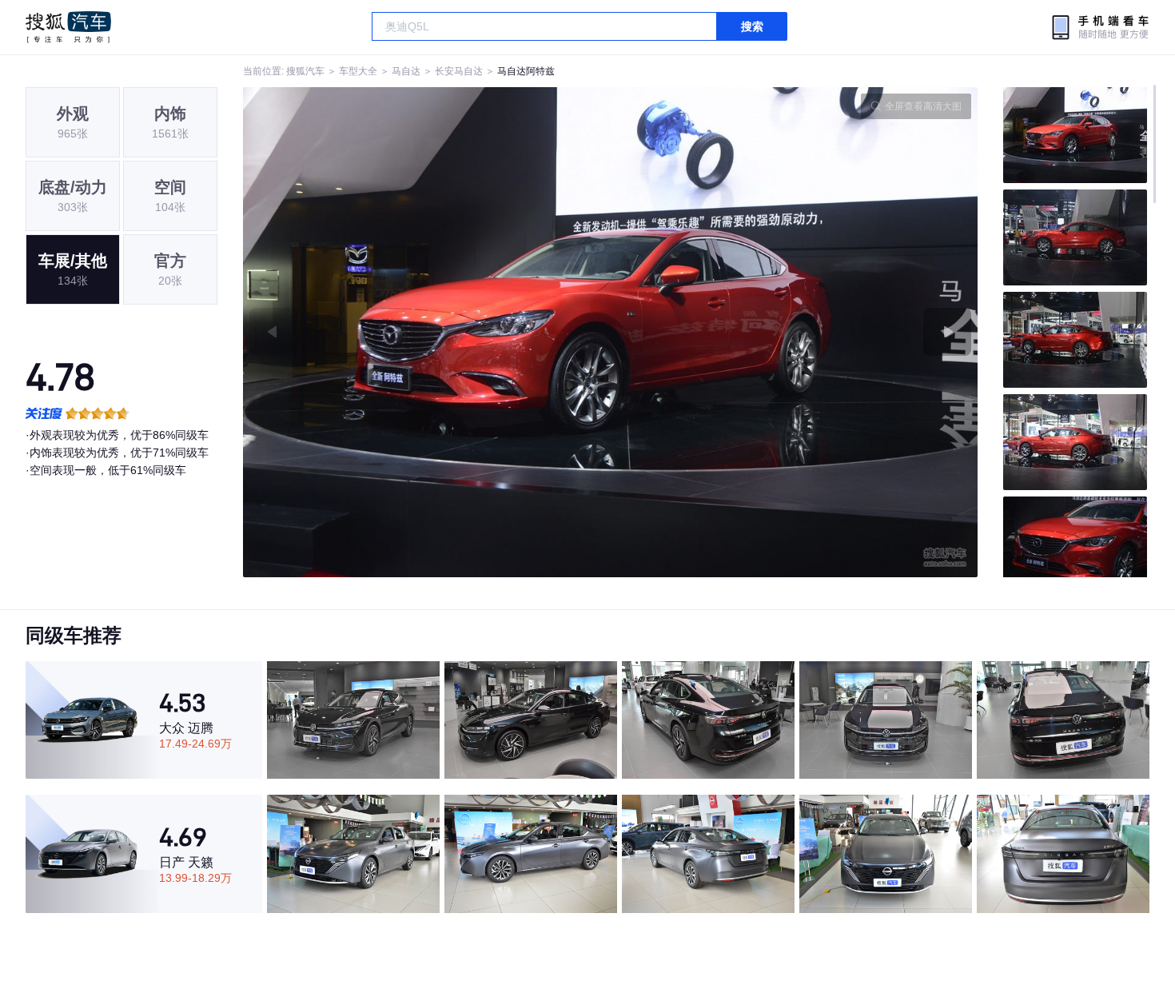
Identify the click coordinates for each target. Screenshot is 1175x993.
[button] (427, 332)
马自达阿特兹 (526, 71)
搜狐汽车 (68, 27)
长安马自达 (459, 71)
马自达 (406, 71)
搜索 (752, 26)
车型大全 (358, 71)
